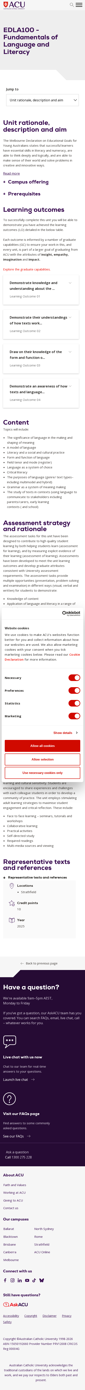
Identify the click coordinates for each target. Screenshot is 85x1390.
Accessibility (11, 1316)
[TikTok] (34, 1280)
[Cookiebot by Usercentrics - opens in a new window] (62, 613)
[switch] (74, 690)
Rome (38, 1236)
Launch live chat (15, 1079)
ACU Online (42, 1252)
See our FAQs (13, 1136)
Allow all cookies (42, 746)
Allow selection (43, 759)
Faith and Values (14, 1185)
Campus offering (28, 182)
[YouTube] (27, 1280)
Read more (11, 173)
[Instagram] (12, 1280)
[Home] (20, 9)
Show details (62, 733)
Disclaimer (49, 1316)
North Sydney (44, 1229)
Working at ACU (14, 1192)
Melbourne (11, 1260)
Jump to (12, 89)
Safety (7, 1322)
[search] (72, 5)
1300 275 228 (22, 1157)
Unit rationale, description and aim (36, 100)
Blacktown (10, 1236)
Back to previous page (42, 963)
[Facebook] (5, 1280)
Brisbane (9, 1244)
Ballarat (8, 1229)
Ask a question (17, 1152)
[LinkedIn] (20, 1280)
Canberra (9, 1252)
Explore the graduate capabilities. (27, 269)
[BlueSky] (41, 1280)
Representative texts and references (37, 878)
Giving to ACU (13, 1200)
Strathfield (41, 1244)
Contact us (10, 1208)
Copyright (30, 1316)
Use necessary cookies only (42, 773)
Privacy (66, 1316)
